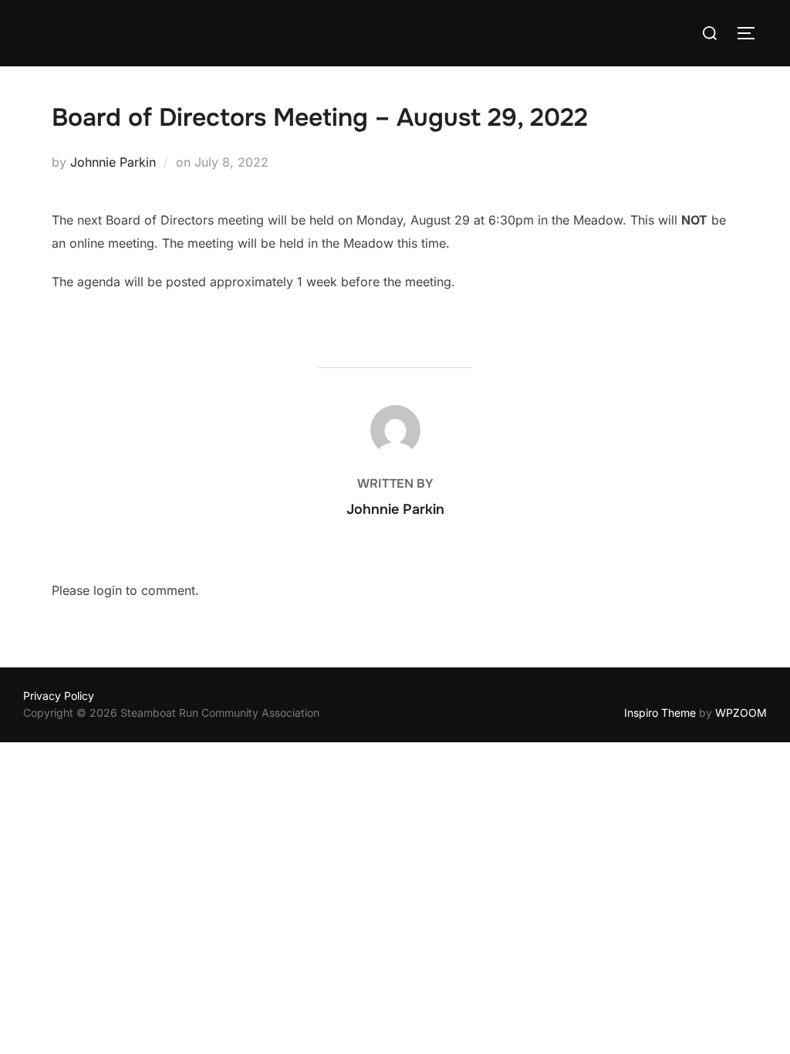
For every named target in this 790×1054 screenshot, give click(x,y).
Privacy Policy (58, 695)
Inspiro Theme (660, 712)
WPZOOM (741, 712)
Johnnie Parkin (113, 162)
